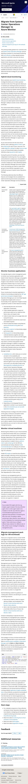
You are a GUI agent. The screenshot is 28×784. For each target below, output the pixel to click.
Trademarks (3, 782)
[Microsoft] (14, 15)
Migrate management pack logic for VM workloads (13, 44)
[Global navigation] (1, 14)
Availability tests (8, 354)
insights (20, 152)
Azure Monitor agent (17, 209)
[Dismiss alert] (26, 2)
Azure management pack (17, 250)
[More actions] (26, 18)
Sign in (25, 14)
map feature (6, 468)
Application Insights (18, 723)
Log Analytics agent (13, 194)
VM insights (8, 453)
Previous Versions (13, 776)
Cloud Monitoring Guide (10, 716)
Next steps (4, 46)
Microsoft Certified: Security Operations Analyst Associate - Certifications (12, 755)
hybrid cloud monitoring (19, 80)
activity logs (10, 443)
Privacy (9, 778)
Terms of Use (18, 780)
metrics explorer (10, 329)
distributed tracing (12, 325)
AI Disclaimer (4, 776)
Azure (7, 17)
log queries (12, 152)
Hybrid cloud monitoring (7, 39)
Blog (19, 776)
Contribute (3, 778)
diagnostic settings (9, 148)
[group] (14, 660)
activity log (6, 146)
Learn (2, 17)
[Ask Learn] (23, 18)
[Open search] (21, 14)
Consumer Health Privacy (7, 780)
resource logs (23, 148)
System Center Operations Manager (12, 51)
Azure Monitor (13, 17)
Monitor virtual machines (8, 42)
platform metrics (18, 144)
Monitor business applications (9, 41)
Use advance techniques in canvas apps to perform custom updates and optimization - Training (13, 747)
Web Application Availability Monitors (13, 365)
